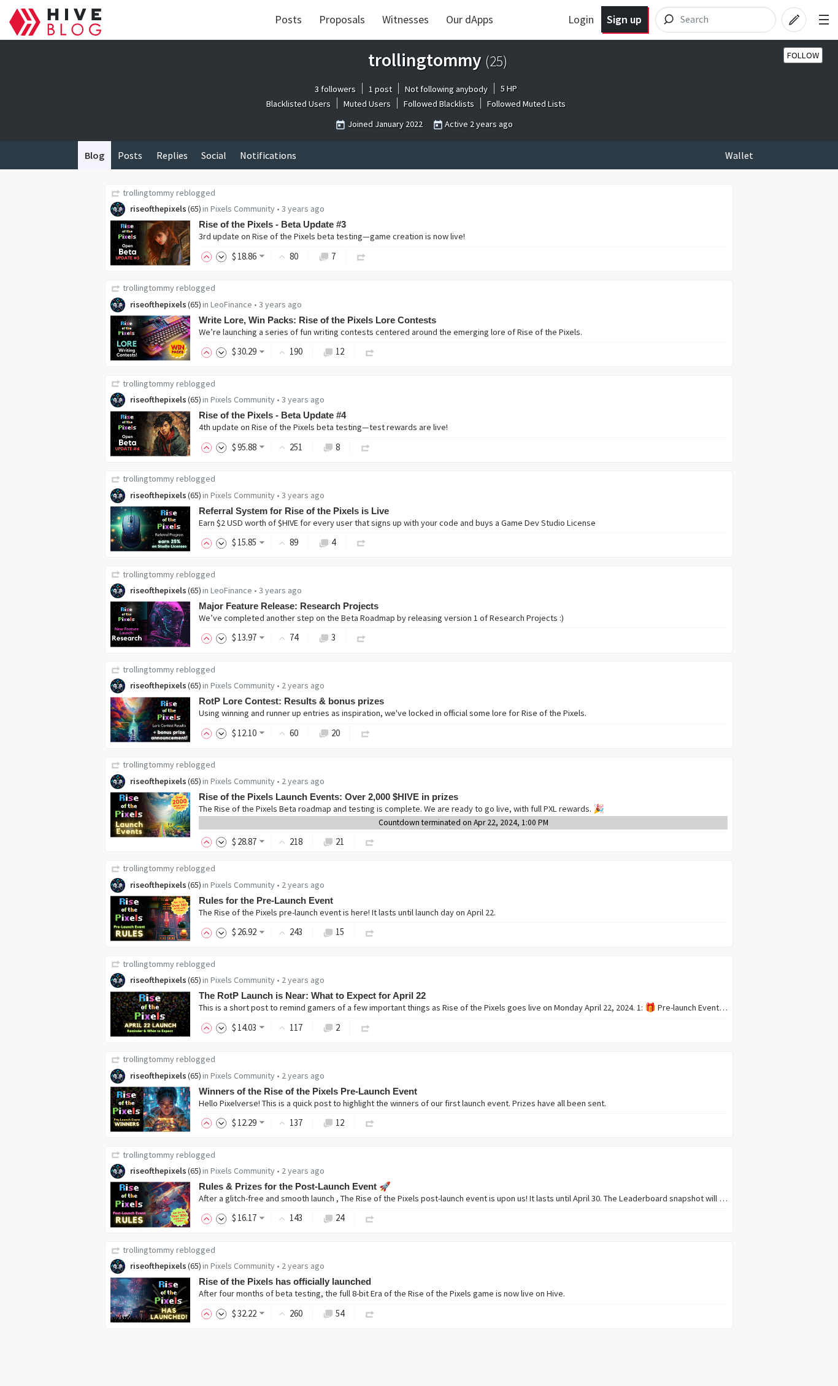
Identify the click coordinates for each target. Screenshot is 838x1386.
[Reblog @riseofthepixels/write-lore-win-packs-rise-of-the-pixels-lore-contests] (369, 351)
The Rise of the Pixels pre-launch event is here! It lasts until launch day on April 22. (347, 912)
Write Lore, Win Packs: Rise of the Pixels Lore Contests (317, 320)
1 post (380, 88)
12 (340, 351)
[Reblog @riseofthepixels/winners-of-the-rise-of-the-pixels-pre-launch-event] (369, 1122)
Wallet (739, 155)
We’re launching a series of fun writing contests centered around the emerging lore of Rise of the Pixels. (390, 331)
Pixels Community (242, 208)
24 (340, 1217)
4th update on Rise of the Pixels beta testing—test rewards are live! (323, 427)
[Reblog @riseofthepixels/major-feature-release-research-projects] (361, 637)
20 (335, 733)
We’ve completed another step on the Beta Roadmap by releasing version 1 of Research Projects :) (381, 617)
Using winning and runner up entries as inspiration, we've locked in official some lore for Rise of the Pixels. (392, 712)
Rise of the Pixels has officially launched (285, 1281)
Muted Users (367, 103)
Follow (803, 55)
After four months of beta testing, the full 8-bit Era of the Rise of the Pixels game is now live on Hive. (382, 1293)
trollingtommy (148, 192)
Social (213, 155)
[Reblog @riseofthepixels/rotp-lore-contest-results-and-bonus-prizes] (365, 733)
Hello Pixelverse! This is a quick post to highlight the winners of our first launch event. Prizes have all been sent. (402, 1103)
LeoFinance (231, 304)
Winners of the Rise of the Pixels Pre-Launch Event (308, 1091)
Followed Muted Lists (526, 103)
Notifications (268, 155)
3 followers (335, 88)
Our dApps (469, 19)
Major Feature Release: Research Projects (289, 606)
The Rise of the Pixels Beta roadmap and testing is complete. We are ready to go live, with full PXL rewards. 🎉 (401, 808)
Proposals (342, 19)
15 (340, 931)
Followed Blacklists (439, 103)
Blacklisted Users (298, 103)
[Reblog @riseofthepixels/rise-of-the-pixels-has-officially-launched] (369, 1313)
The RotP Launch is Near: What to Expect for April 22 (312, 995)
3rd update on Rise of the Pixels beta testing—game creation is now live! (332, 236)
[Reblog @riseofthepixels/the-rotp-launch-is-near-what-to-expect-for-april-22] (365, 1027)
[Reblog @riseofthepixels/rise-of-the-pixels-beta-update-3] (361, 256)
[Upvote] (208, 256)
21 (340, 841)
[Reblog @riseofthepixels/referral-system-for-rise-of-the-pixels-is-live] (361, 542)
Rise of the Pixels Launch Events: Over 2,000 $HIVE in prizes (328, 796)
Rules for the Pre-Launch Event (266, 900)
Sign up (624, 19)
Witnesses (405, 19)
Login (581, 19)
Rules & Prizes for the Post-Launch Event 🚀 (295, 1186)
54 (340, 1313)
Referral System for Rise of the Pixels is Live (294, 511)
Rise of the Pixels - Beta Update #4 (272, 415)
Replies (172, 155)
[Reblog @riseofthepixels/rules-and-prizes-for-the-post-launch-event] (369, 1217)
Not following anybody (446, 88)
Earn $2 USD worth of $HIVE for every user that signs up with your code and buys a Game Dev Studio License (397, 522)
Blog (94, 155)
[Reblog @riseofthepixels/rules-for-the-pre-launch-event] (369, 931)
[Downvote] (221, 256)
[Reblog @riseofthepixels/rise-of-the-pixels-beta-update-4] (365, 447)
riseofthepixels (158, 208)
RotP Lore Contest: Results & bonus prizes (291, 701)
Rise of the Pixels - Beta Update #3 (272, 224)
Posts (288, 19)
